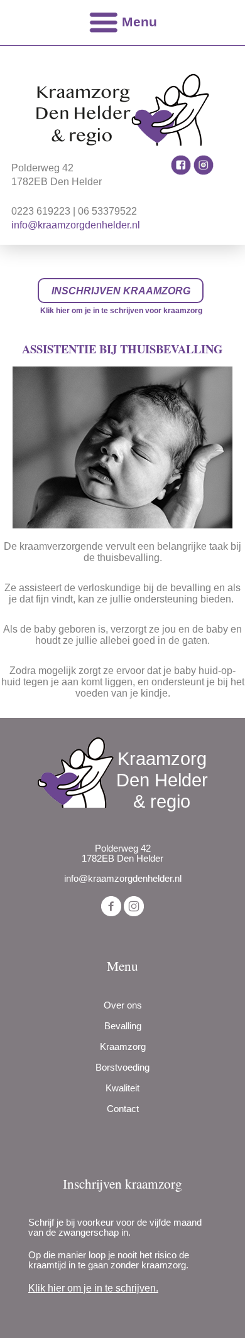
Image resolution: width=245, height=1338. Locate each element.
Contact (123, 1109)
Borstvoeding (122, 1067)
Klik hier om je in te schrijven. (93, 1288)
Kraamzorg (123, 1047)
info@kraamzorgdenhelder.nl (75, 225)
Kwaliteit (122, 1088)
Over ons (123, 1005)
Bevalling (122, 1026)
